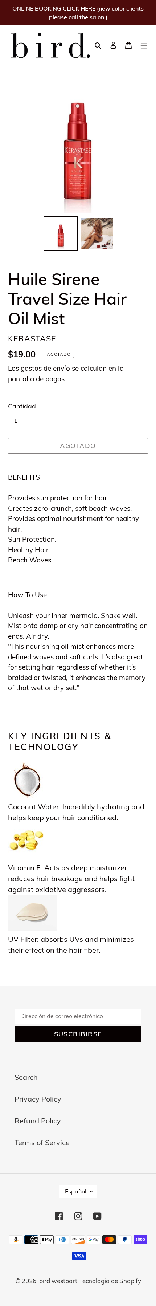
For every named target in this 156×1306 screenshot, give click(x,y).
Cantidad (22, 406)
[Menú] (143, 45)
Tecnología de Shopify (110, 1281)
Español (75, 1191)
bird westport (58, 1281)
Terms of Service (42, 1142)
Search (26, 1077)
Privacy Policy (38, 1098)
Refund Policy (38, 1120)
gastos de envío (45, 368)
